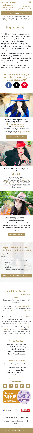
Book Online (16, 13)
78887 (18, 174)
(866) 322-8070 (25, 9)
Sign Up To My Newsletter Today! (16, 276)
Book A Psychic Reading (16, 137)
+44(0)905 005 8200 (18, 124)
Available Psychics (17, 430)
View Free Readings (16, 234)
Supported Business (10, 20)
